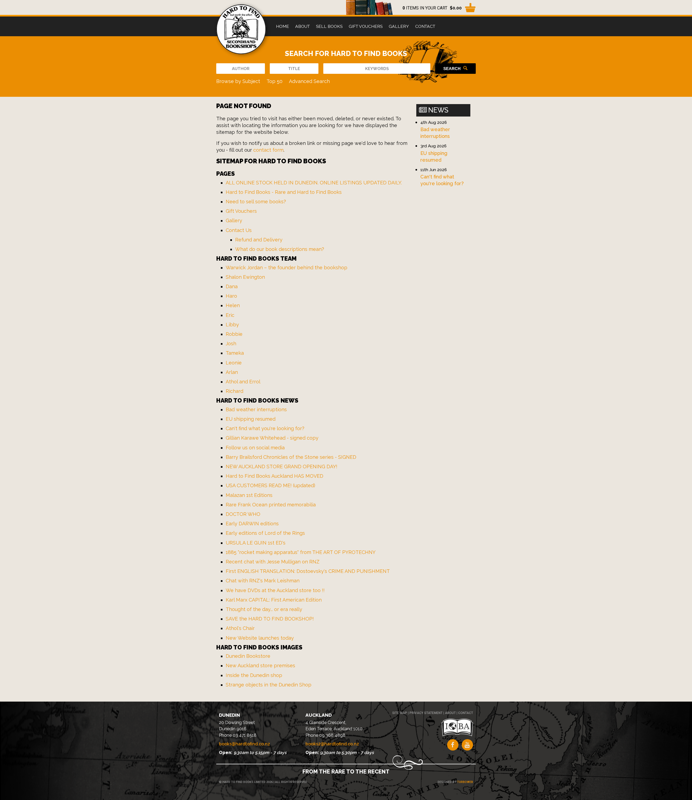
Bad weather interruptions (256, 409)
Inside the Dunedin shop (254, 675)
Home (282, 26)
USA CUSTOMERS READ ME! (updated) (270, 485)
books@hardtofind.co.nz (244, 743)
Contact (425, 26)
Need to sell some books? (256, 201)
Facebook (452, 745)
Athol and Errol (243, 381)
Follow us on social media (255, 447)
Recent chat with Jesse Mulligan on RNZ (273, 562)
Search (452, 68)
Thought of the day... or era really (264, 609)
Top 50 (274, 81)
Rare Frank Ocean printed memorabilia (271, 504)
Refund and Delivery (258, 240)
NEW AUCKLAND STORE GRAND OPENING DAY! (281, 466)
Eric (230, 315)
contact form (268, 150)
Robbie (234, 334)
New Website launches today (260, 638)
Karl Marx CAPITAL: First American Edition (274, 600)
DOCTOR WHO (243, 514)
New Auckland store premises (260, 665)
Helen (233, 305)
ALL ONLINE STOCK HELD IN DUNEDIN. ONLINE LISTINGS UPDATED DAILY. (314, 182)
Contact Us (239, 230)
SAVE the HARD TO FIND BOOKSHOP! (270, 619)
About (302, 26)
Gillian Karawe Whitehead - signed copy (272, 438)
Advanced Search (309, 81)
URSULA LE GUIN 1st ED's (255, 543)
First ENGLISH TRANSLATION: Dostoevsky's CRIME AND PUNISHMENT (308, 571)
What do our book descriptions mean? (279, 249)
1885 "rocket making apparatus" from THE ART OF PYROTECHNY (300, 552)
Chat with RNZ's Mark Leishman (263, 580)
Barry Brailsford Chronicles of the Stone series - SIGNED (291, 457)
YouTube (467, 745)
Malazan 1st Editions (249, 495)
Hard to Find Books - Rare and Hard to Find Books (284, 192)
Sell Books (329, 26)
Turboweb (465, 782)
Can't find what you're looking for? (265, 428)
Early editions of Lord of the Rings (265, 533)
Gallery (399, 26)
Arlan (232, 372)
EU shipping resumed (250, 419)
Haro (231, 296)
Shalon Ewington (245, 277)
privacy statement (426, 713)
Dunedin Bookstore (248, 656)
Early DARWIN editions (252, 523)
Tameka (235, 353)
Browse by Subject (238, 81)
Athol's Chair (240, 628)
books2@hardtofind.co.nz (332, 743)
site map (399, 713)
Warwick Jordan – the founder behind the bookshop (286, 267)
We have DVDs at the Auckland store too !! (275, 590)
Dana (232, 286)
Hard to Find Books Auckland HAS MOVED (274, 476)
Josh (231, 343)
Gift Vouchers (365, 26)
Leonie (234, 363)
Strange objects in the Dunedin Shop (268, 685)
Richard (234, 391)
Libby (232, 324)
